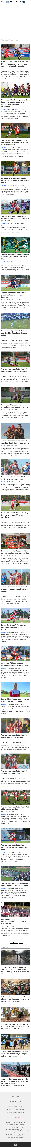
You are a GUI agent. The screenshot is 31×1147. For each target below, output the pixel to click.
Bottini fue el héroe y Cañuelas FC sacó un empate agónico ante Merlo (15, 180)
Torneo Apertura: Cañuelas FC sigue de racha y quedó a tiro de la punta (15, 589)
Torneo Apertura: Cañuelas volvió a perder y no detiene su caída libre (15, 257)
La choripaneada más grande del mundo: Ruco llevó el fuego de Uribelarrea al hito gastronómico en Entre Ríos (14, 1082)
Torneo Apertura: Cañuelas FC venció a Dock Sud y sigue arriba (15, 442)
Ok (15, 1145)
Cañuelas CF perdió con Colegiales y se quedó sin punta (14, 406)
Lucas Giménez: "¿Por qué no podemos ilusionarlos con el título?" (13, 627)
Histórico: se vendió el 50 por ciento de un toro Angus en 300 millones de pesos (14, 1054)
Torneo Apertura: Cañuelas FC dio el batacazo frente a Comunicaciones (15, 809)
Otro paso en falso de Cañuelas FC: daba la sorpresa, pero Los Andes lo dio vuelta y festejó (14, 64)
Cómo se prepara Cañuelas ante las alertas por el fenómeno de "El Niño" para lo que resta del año (15, 970)
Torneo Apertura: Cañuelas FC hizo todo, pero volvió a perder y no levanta (15, 218)
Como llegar (15, 1096)
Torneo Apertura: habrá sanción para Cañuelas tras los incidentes (15, 884)
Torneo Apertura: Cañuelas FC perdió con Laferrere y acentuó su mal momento (14, 142)
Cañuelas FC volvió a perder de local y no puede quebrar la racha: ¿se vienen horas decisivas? (14, 103)
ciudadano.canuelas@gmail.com (16, 1112)
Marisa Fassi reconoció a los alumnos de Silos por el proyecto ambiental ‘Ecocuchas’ (15, 999)
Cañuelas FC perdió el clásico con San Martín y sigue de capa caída (14, 333)
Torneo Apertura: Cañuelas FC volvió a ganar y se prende (14, 736)
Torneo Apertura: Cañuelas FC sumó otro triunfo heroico (14, 772)
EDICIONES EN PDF (15, 1102)
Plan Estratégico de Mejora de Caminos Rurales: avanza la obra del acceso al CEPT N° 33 (15, 1026)
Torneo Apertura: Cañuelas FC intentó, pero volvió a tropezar (14, 370)
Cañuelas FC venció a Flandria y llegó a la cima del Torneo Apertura (14, 515)
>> (21, 942)
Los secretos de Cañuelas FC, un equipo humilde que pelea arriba (15, 552)
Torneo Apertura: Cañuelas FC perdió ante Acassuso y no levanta (14, 295)
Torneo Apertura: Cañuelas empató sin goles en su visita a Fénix (14, 847)
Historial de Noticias (15, 1099)
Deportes (3, 69)
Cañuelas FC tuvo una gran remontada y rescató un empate (14, 664)
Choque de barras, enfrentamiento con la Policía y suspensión (14, 921)
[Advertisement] (15, 20)
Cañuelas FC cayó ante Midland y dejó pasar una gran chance (15, 478)
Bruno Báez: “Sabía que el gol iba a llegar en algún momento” (15, 700)
